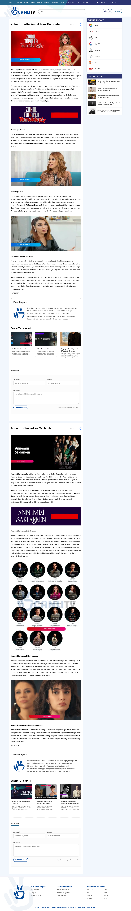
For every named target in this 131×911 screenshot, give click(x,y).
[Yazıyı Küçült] (71, 25)
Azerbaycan (70, 2)
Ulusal (19, 2)
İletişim (33, 893)
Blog (105, 11)
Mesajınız (16, 390)
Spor (33, 2)
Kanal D (89, 895)
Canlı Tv (12, 2)
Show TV (89, 890)
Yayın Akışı (116, 11)
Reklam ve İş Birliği (63, 893)
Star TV (107, 893)
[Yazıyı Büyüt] (74, 25)
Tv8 (87, 893)
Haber (26, 2)
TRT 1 (106, 890)
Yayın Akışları (62, 895)
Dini (79, 2)
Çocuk (46, 2)
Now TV (89, 898)
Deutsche (104, 2)
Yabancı (86, 2)
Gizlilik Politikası (63, 890)
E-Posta (49, 379)
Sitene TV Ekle (36, 895)
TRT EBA (95, 2)
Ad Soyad (16, 379)
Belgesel (55, 2)
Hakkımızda (35, 890)
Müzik (39, 2)
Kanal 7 (106, 895)
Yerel (62, 2)
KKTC (112, 2)
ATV (105, 898)
